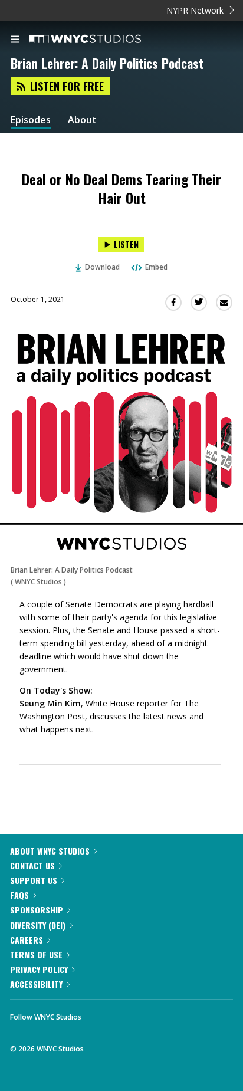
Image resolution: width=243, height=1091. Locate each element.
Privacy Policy (39, 969)
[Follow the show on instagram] (166, 1014)
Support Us (33, 880)
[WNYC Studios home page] (99, 39)
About (82, 120)
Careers (26, 940)
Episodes (31, 120)
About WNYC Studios (50, 850)
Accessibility (36, 984)
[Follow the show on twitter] (134, 1014)
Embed (156, 267)
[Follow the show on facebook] (102, 1014)
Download (102, 267)
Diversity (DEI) (37, 925)
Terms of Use (36, 954)
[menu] (15, 40)
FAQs (19, 895)
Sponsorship (36, 909)
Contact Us (32, 865)
